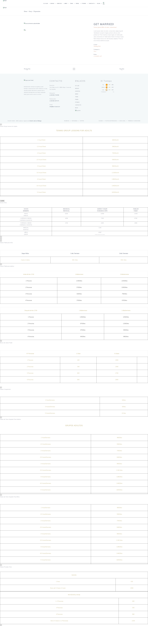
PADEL (76, 99)
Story (30, 11)
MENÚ (76, 94)
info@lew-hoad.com (55, 106)
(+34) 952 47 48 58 (54, 95)
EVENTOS (77, 91)
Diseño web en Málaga (35, 121)
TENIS (76, 96)
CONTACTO (78, 105)
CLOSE (2, 200)
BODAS (77, 88)
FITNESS (77, 102)
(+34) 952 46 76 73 (54, 101)
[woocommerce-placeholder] (57, 23)
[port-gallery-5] (57, 30)
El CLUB (77, 85)
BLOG (76, 107)
